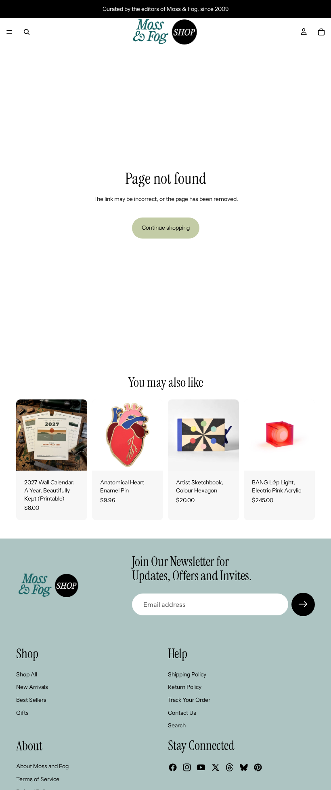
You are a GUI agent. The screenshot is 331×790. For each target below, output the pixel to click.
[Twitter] (215, 767)
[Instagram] (187, 767)
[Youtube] (201, 767)
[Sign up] (303, 604)
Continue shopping (166, 227)
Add (81, 458)
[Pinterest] (258, 767)
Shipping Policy (187, 674)
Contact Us (182, 712)
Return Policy (184, 687)
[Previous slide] (25, 435)
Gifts (22, 712)
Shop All (26, 674)
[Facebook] (173, 767)
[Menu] (9, 32)
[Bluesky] (244, 767)
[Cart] (321, 32)
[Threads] (230, 767)
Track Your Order (189, 699)
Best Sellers (31, 699)
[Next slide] (78, 435)
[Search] (27, 32)
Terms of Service (37, 779)
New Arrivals (32, 687)
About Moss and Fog (42, 766)
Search (177, 725)
